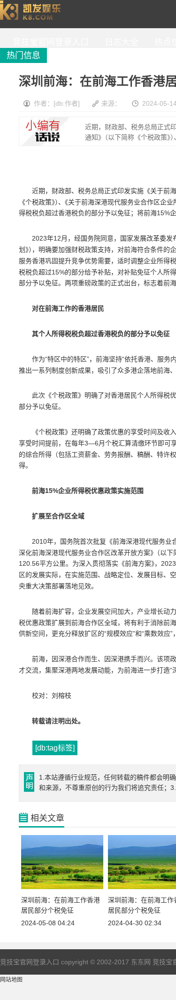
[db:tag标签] (55, 748)
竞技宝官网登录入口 (32, 14)
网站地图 (11, 980)
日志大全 (119, 42)
